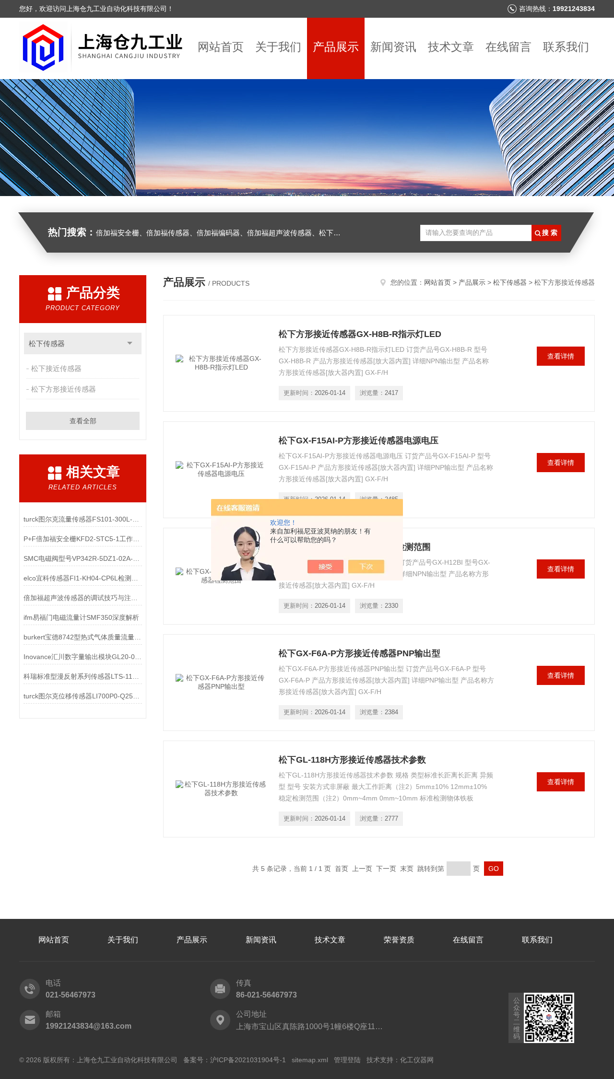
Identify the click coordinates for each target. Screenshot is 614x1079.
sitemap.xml (310, 1060)
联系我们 (566, 46)
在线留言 (508, 46)
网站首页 (221, 46)
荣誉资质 (399, 940)
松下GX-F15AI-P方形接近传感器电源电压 (358, 440)
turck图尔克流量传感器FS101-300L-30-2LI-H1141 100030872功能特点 (83, 519)
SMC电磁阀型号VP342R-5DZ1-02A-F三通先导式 (83, 558)
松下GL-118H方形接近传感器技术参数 (352, 760)
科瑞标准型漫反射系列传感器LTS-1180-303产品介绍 (83, 676)
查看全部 (83, 421)
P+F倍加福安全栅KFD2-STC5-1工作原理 (83, 539)
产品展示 (336, 46)
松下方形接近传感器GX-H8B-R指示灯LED (360, 334)
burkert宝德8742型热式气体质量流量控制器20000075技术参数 (83, 637)
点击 (130, 343)
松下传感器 (47, 343)
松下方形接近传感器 (63, 389)
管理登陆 (347, 1060)
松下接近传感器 (56, 368)
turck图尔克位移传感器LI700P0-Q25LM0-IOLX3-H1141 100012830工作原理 (83, 696)
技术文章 (451, 46)
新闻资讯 (393, 46)
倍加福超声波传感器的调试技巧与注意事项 (83, 598)
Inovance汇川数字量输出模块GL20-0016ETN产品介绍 (83, 657)
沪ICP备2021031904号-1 (248, 1060)
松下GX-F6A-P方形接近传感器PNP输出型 (359, 653)
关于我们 (278, 46)
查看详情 (560, 356)
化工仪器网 (417, 1060)
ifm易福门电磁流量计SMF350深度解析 (81, 617)
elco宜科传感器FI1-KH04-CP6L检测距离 (83, 578)
